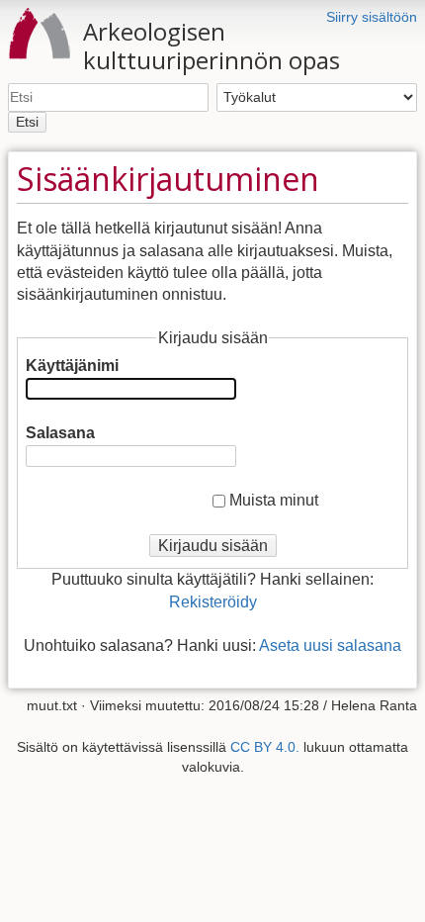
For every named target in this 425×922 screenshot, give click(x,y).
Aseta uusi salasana (330, 645)
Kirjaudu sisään (213, 545)
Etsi (27, 122)
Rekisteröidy (213, 602)
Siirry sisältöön (371, 17)
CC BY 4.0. (264, 747)
